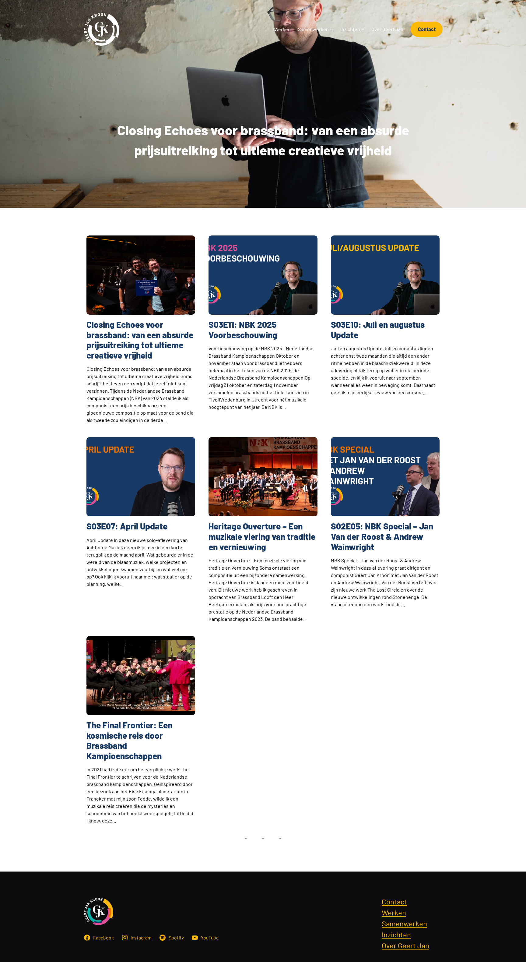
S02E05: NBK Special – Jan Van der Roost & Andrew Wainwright (382, 536)
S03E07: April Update (126, 526)
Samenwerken (404, 923)
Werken (394, 912)
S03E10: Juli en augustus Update (378, 330)
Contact (427, 29)
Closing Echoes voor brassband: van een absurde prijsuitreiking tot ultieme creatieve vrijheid (139, 340)
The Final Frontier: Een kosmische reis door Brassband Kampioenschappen (129, 740)
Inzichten (396, 934)
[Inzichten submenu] (362, 29)
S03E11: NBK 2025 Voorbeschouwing (243, 330)
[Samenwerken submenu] (331, 29)
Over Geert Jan (405, 945)
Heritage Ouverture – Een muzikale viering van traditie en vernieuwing (262, 536)
